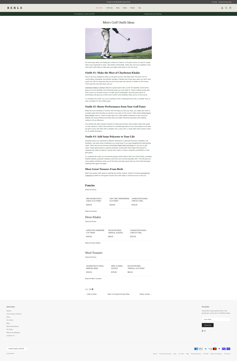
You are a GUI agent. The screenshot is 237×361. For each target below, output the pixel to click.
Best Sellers (99, 8)
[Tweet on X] (90, 289)
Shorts (125, 8)
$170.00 (114, 272)
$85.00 (110, 236)
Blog (8, 323)
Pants (117, 8)
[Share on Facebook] (92, 289)
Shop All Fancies (91, 211)
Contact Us (10, 335)
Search (8, 311)
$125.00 (134, 205)
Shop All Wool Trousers (93, 278)
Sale (139, 8)
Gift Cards (109, 8)
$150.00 (89, 272)
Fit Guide (214, 2)
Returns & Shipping (13, 332)
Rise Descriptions (12, 326)
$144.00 (112, 205)
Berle (12, 353)
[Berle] (15, 8)
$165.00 (89, 205)
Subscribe (207, 325)
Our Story (9, 320)
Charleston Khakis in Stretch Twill (97, 88)
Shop (8, 317)
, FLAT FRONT (140, 268)
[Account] (221, 8)
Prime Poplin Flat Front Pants (123, 145)
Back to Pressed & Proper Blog (118, 294)
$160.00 (89, 236)
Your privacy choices (13, 314)
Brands (133, 8)
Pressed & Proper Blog (224, 2)
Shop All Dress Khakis (92, 243)
